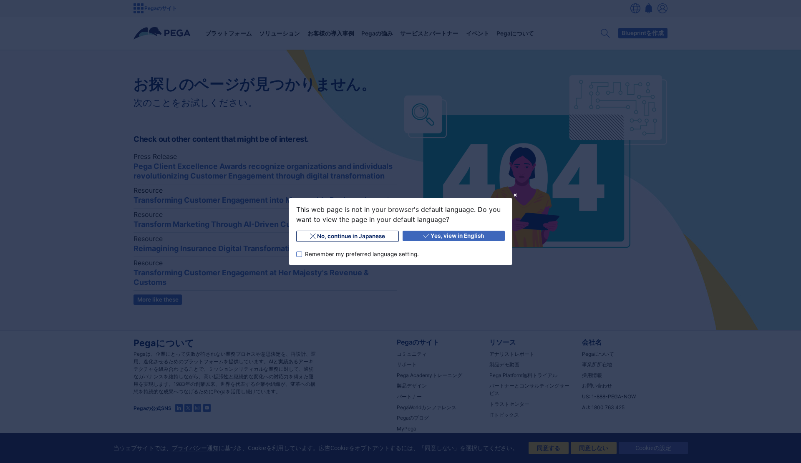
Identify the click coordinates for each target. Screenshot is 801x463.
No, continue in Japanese (351, 236)
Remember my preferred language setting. (361, 254)
